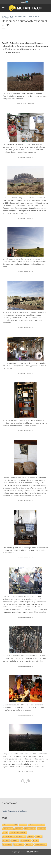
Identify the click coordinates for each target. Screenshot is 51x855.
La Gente (29, 844)
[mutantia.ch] (25, 8)
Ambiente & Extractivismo (37, 824)
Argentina (18, 828)
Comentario (42, 828)
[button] (3, 8)
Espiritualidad (25, 840)
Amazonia (23, 824)
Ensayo (6, 840)
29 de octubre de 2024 (10, 824)
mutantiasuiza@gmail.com (14, 811)
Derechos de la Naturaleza (18, 832)
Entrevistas (15, 840)
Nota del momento (40, 844)
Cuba (5, 832)
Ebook (31, 836)
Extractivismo (7, 844)
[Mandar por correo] (28, 781)
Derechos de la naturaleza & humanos (14, 836)
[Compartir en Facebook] (23, 781)
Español (23, 2)
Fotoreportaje (21, 16)
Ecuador (39, 836)
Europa (35, 840)
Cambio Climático (30, 828)
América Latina (8, 16)
